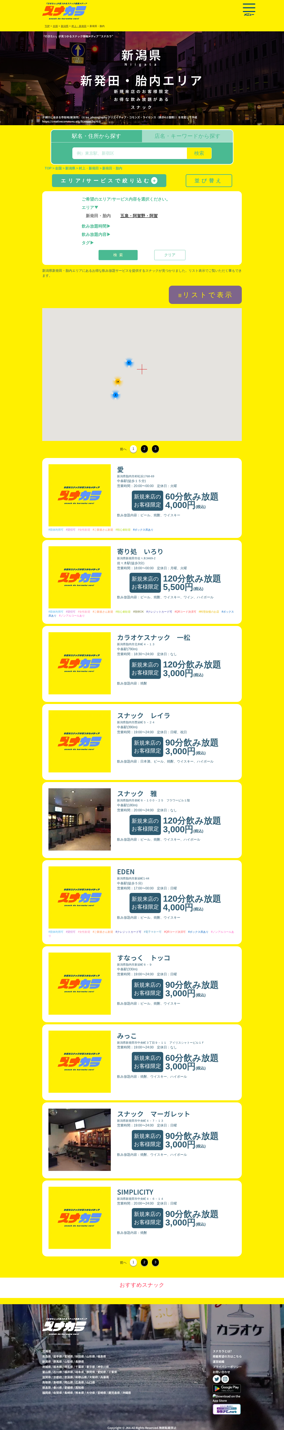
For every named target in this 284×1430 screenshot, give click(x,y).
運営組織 (218, 1361)
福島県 (101, 1356)
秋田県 (79, 1356)
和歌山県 (81, 1377)
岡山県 (68, 1382)
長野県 (79, 1361)
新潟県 (46, 1361)
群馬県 (57, 1361)
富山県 (46, 1372)
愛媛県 (68, 1387)
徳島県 (46, 1387)
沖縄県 (126, 1393)
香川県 (57, 1387)
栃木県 (57, 1367)
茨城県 (46, 1367)
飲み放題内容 (94, 234)
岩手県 (57, 1356)
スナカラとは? (222, 1351)
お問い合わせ (221, 1372)
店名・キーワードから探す (187, 136)
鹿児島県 (114, 1393)
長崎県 (68, 1393)
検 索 (118, 255)
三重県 (112, 1372)
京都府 (57, 1377)
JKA (128, 1428)
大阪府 (93, 1377)
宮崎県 (101, 1393)
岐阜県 (79, 1372)
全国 (55, 26)
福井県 (68, 1372)
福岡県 (46, 1393)
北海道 (46, 1351)
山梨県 (68, 1361)
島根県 (57, 1382)
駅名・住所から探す (96, 136)
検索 (199, 153)
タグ (86, 242)
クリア (169, 255)
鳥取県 (46, 1382)
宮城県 (68, 1356)
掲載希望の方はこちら (227, 1356)
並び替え (209, 180)
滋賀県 (46, 1377)
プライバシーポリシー (227, 1367)
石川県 (57, 1372)
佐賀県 (57, 1393)
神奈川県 (103, 1367)
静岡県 (90, 1372)
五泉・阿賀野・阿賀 (139, 215)
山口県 (90, 1382)
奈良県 (68, 1377)
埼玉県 (68, 1367)
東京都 (90, 1367)
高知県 (79, 1387)
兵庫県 (104, 1377)
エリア (88, 207)
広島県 (79, 1382)
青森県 (46, 1356)
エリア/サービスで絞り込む (109, 180)
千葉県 (79, 1367)
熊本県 (79, 1393)
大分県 (90, 1393)
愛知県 (101, 1372)
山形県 (90, 1356)
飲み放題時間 (94, 226)
